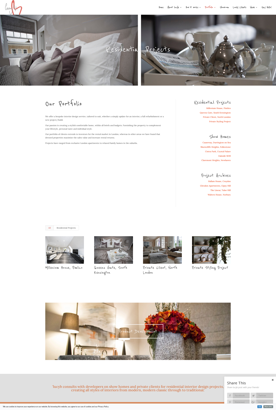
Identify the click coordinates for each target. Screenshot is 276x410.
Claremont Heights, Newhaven (216, 160)
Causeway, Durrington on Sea (217, 142)
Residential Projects (66, 228)
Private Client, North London (217, 117)
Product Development (138, 331)
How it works (192, 7)
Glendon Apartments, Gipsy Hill (215, 185)
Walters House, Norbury (219, 194)
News (252, 7)
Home (161, 7)
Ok (259, 407)
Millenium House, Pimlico (218, 108)
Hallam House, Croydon (219, 181)
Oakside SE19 (224, 156)
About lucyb (173, 7)
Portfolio (209, 7)
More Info (268, 407)
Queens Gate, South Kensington (215, 112)
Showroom (224, 7)
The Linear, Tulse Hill (220, 190)
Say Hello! (266, 7)
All (49, 228)
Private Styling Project (220, 121)
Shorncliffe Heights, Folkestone (216, 147)
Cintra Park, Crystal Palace (218, 151)
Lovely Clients (239, 7)
